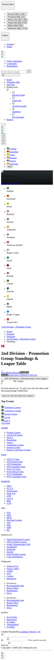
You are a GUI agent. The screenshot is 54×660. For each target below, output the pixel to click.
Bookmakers (12, 66)
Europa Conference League (19, 450)
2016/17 (26, 375)
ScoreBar (11, 627)
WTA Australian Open (16, 476)
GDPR (10, 571)
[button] (30, 189)
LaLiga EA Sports (15, 435)
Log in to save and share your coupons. (18, 396)
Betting (10, 119)
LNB (9, 496)
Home (9, 80)
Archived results (19, 106)
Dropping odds (13, 82)
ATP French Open (15, 462)
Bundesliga (11, 440)
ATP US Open (13, 459)
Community (12, 63)
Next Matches (7, 372)
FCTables (11, 622)
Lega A (10, 498)
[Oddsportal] (27, 54)
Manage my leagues (10, 183)
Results (16, 372)
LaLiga (7, 417)
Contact (10, 576)
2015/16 (33, 375)
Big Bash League (14, 520)
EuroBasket (12, 547)
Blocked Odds (18, 95)
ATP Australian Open (16, 467)
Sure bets (11, 84)
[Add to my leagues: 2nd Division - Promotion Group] (2, 370)
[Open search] (3, 135)
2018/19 (12, 375)
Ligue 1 (10, 442)
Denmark (11, 336)
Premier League (13, 432)
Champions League (12, 407)
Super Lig (11, 493)
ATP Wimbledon (14, 464)
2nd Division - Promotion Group (21, 339)
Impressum (11, 578)
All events (5, 423)
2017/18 (19, 375)
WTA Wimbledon (14, 474)
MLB (9, 517)
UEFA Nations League (17, 542)
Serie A (7, 421)
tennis (3, 454)
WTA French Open (15, 471)
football (4, 428)
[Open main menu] (3, 124)
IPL (8, 530)
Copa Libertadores (15, 557)
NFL (9, 513)
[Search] (29, 71)
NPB (9, 527)
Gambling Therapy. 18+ (30, 632)
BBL (9, 501)
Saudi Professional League (18, 539)
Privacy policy (13, 568)
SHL (9, 525)
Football (10, 334)
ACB (9, 503)
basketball (5, 481)
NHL (9, 515)
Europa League (10, 414)
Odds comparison (14, 61)
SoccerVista (12, 617)
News (9, 593)
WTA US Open (13, 469)
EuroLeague (12, 491)
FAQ (9, 573)
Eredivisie (11, 549)
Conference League (12, 411)
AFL (9, 522)
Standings (16, 111)
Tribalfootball (12, 624)
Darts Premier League (16, 554)
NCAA (10, 488)
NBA (9, 486)
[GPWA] (27, 652)
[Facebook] (27, 655)
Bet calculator (18, 117)
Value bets (16, 100)
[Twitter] (27, 657)
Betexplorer (12, 619)
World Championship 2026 (18, 544)
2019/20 (4, 375)
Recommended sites (15, 586)
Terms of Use (12, 566)
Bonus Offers (12, 588)
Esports (10, 552)
